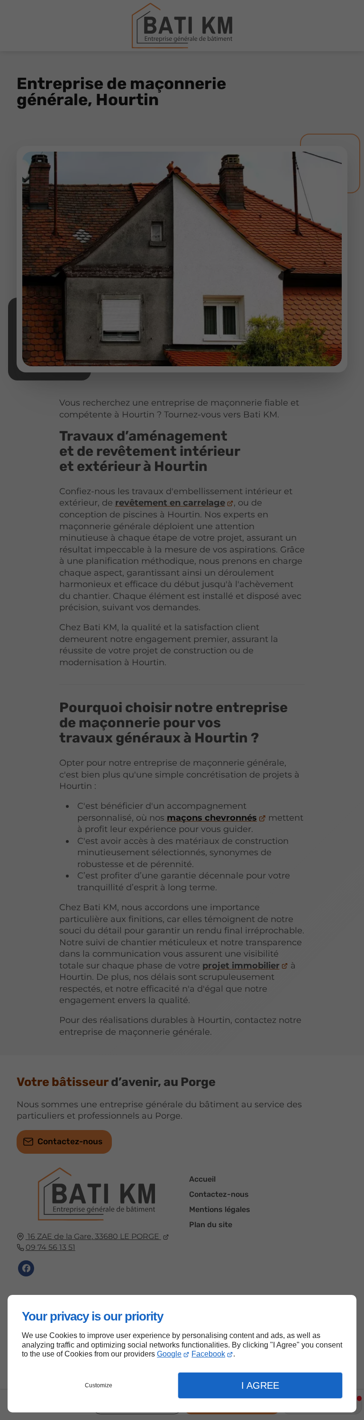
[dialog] (182, 1353)
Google (169, 1354)
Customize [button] (98, 1385)
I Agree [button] (260, 1385)
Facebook (208, 1354)
